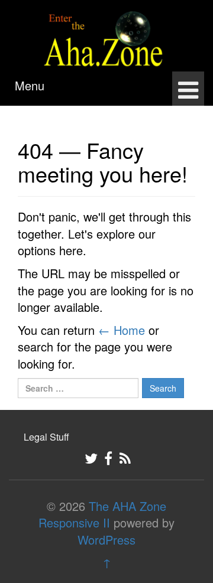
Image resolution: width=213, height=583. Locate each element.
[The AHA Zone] (106, 33)
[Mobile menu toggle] (188, 88)
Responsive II (74, 522)
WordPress (106, 539)
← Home (121, 329)
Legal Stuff (46, 437)
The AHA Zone (127, 505)
